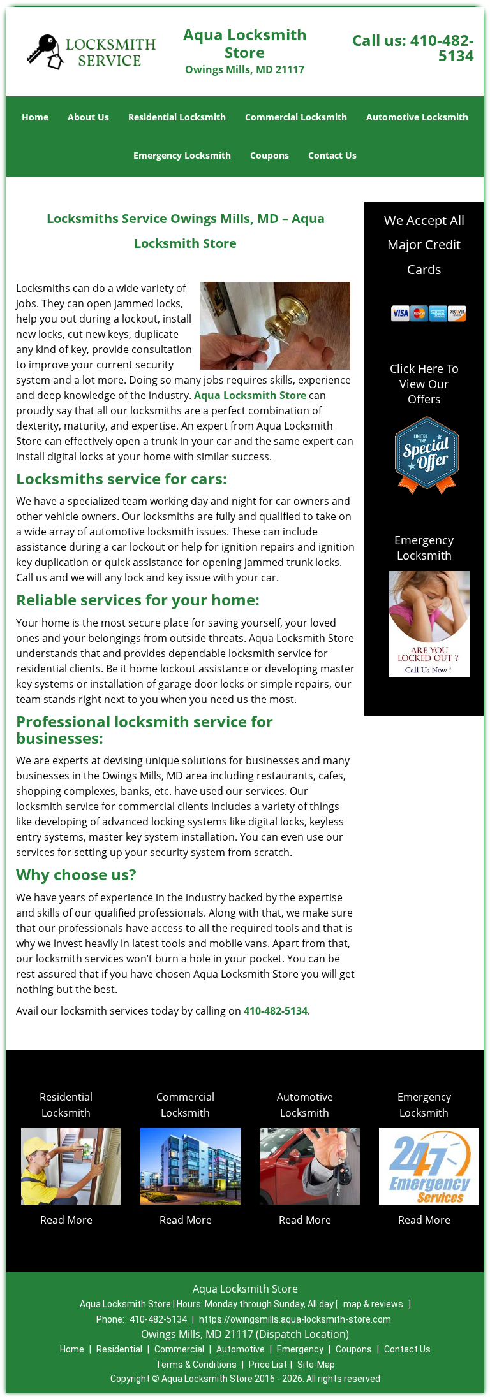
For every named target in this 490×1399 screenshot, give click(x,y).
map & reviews (374, 1304)
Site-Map (316, 1364)
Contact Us (332, 155)
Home (35, 117)
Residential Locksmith (177, 117)
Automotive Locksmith (417, 117)
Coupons (269, 155)
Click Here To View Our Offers (424, 384)
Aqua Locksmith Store (250, 395)
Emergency (300, 1349)
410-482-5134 (442, 47)
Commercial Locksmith (296, 117)
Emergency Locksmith (182, 155)
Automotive (240, 1349)
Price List (268, 1364)
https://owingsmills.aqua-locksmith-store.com (295, 1319)
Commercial (179, 1349)
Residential (119, 1349)
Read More (66, 1220)
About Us (88, 117)
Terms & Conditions (196, 1364)
